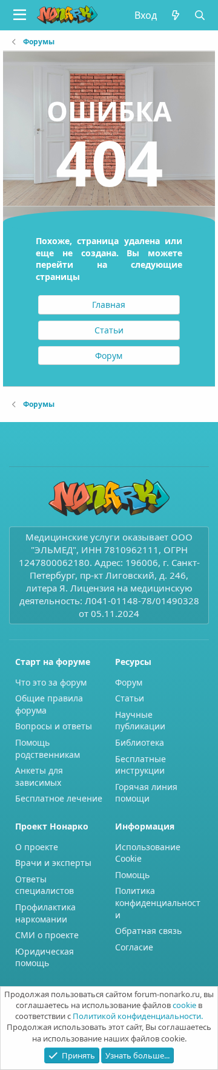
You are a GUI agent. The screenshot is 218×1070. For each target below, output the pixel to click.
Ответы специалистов (44, 885)
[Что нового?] (175, 15)
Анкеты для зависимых (39, 776)
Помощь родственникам (47, 748)
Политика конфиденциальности (157, 902)
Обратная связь (148, 930)
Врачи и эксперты (53, 862)
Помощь (132, 875)
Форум (128, 682)
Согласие (134, 947)
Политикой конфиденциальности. (138, 1015)
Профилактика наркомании (45, 913)
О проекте (36, 847)
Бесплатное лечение (58, 798)
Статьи (129, 698)
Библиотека (139, 742)
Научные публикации (140, 720)
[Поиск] (200, 15)
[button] (19, 15)
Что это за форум (51, 682)
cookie (184, 1005)
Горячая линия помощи (146, 793)
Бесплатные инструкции (140, 765)
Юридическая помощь (44, 957)
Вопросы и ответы (53, 726)
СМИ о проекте (47, 935)
